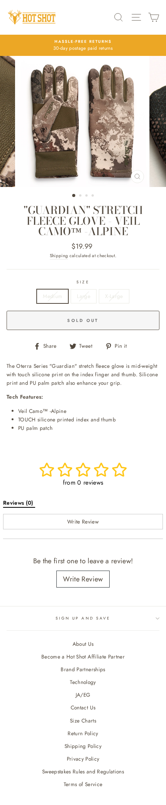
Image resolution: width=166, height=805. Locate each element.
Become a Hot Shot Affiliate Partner (83, 656)
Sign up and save (83, 618)
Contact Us (83, 707)
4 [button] (93, 196)
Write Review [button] (83, 521)
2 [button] (81, 196)
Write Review (83, 579)
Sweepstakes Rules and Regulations (83, 771)
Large (83, 296)
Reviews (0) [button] (19, 503)
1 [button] (74, 196)
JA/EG (83, 695)
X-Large (114, 296)
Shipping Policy (83, 746)
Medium (52, 296)
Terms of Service (83, 784)
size (82, 282)
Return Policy (83, 733)
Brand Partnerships (83, 669)
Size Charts (83, 720)
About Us (83, 644)
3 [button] (87, 196)
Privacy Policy (83, 759)
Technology (83, 682)
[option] (83, 121)
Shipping (59, 256)
